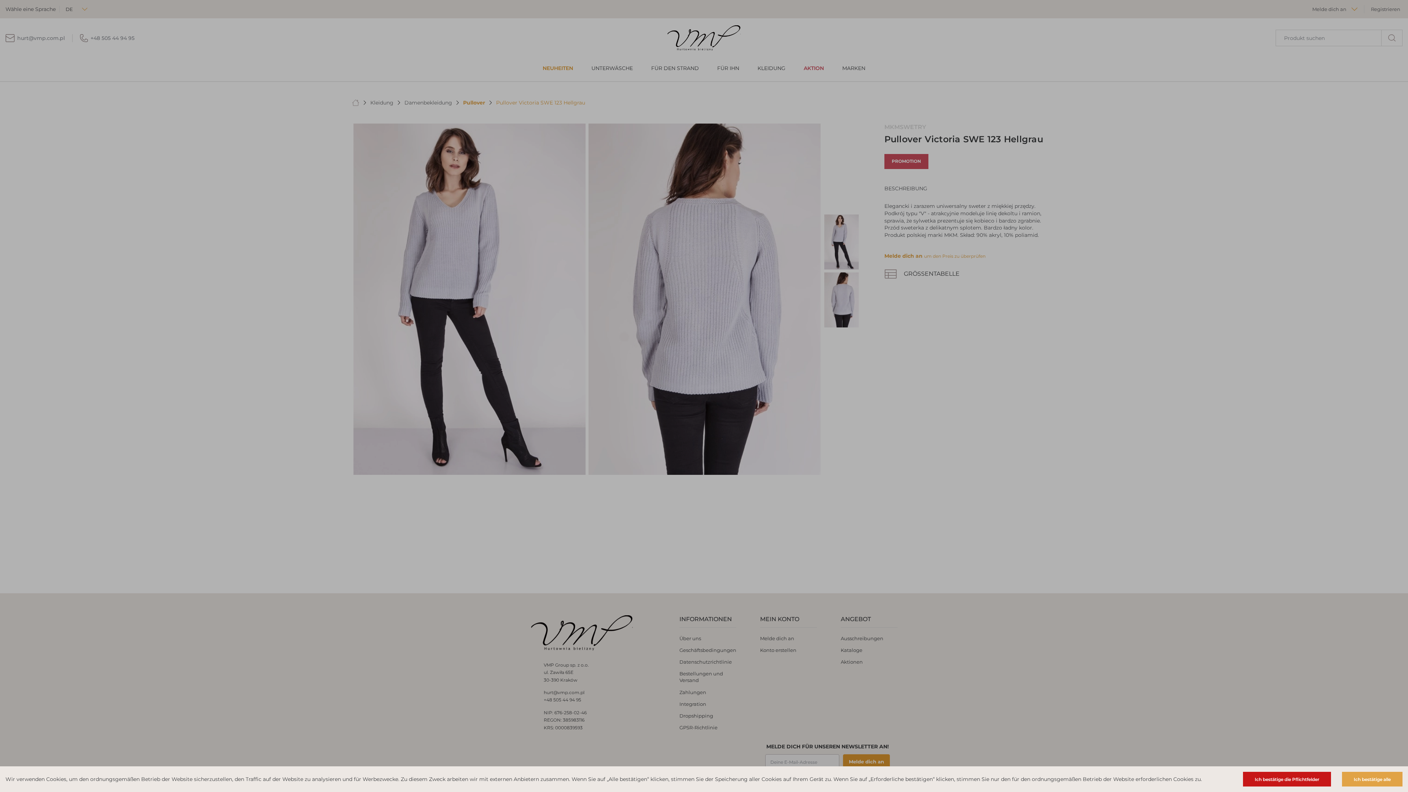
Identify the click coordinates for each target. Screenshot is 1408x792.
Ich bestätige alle (1372, 779)
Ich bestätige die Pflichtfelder (1287, 779)
